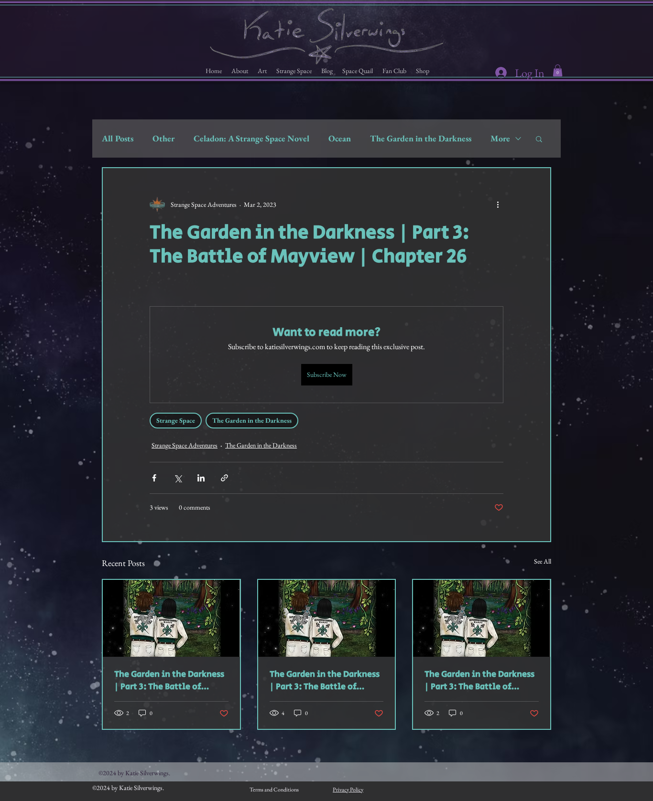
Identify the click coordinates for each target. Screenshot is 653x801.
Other (163, 138)
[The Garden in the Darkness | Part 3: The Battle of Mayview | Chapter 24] (326, 618)
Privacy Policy (348, 789)
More (500, 138)
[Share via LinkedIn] (201, 477)
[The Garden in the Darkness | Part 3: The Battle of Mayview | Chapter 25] (171, 618)
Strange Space (175, 420)
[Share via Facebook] (154, 477)
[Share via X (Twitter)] (177, 477)
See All (542, 561)
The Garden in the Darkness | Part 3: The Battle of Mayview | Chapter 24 (325, 680)
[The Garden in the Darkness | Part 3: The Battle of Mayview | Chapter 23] (481, 618)
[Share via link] (224, 477)
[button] (240, 70)
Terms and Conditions (274, 789)
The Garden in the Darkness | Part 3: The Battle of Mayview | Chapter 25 (169, 680)
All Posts (117, 138)
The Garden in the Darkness (420, 138)
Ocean (339, 138)
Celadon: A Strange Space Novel (251, 138)
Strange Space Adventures (185, 445)
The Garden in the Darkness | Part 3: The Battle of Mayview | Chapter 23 (479, 680)
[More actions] (497, 204)
